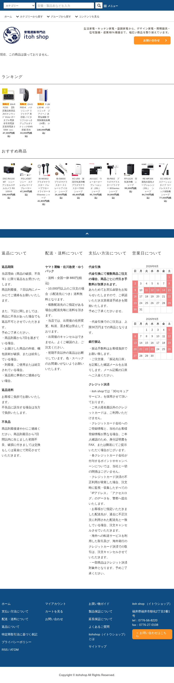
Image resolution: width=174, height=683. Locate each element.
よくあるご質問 (99, 626)
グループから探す (61, 16)
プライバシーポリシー (16, 642)
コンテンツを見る (89, 16)
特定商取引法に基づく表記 (19, 634)
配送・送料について (15, 619)
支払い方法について (15, 611)
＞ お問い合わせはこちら (151, 634)
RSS (5, 649)
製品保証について (100, 611)
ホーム (8, 16)
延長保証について (100, 619)
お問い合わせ (151, 40)
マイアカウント (55, 603)
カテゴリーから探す (31, 16)
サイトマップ (98, 646)
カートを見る (54, 611)
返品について (11, 626)
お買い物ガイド (99, 603)
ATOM (14, 649)
